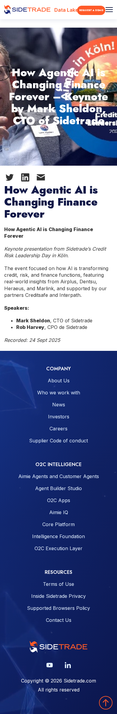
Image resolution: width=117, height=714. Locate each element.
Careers (59, 429)
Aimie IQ (58, 512)
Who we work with (58, 393)
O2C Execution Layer (58, 548)
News (58, 405)
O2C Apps (58, 500)
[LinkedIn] (27, 178)
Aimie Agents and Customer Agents (58, 476)
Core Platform (58, 524)
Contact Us (58, 620)
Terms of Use (58, 584)
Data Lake (66, 10)
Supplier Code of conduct (58, 441)
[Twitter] (12, 178)
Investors (58, 417)
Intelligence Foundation (58, 536)
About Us (59, 381)
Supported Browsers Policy (58, 608)
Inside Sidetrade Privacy (58, 596)
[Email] (43, 178)
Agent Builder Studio (58, 488)
